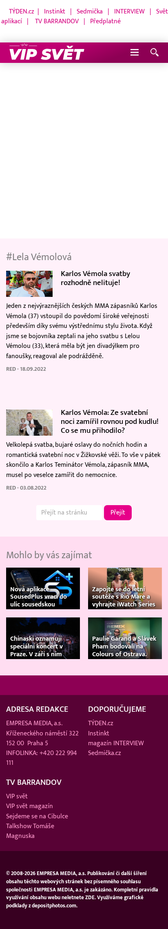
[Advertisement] (84, 151)
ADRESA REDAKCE (37, 709)
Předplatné (105, 21)
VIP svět (17, 796)
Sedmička (90, 11)
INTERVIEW (129, 11)
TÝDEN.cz (21, 11)
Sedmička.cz (104, 753)
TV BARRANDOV (57, 21)
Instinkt (54, 11)
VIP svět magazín (29, 806)
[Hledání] (154, 53)
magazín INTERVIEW (116, 743)
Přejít (118, 512)
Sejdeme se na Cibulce (37, 816)
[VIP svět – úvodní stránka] (47, 52)
